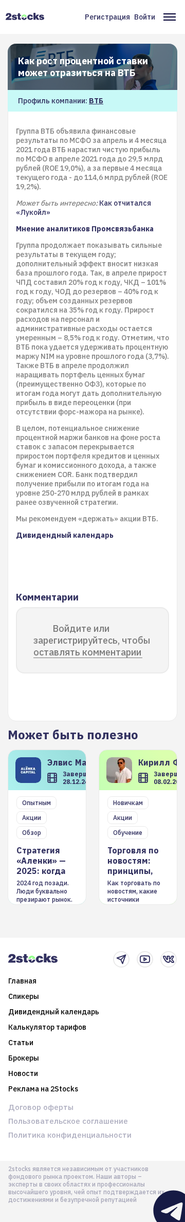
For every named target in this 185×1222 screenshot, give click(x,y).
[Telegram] (121, 959)
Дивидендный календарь (53, 1011)
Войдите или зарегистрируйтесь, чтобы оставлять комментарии (91, 640)
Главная (22, 981)
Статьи (20, 1042)
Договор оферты (40, 1107)
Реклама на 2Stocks (43, 1088)
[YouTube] (145, 959)
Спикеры (23, 996)
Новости (23, 1073)
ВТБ (96, 100)
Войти (144, 17)
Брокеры (23, 1058)
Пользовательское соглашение (68, 1121)
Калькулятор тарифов (47, 1027)
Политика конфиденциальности (70, 1135)
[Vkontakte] (168, 959)
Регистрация (107, 17)
